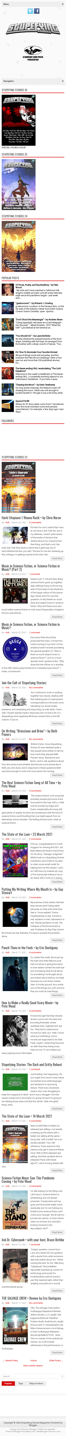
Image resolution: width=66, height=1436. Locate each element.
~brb (7, 522)
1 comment (34, 574)
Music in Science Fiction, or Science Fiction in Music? (31, 626)
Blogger (33, 1425)
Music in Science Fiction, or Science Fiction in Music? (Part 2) (31, 567)
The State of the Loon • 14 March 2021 (27, 1116)
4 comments (35, 952)
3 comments (35, 522)
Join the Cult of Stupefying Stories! (24, 682)
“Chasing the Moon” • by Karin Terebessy (35, 384)
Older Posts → (56, 1360)
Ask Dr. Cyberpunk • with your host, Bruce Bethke (33, 1239)
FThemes (24, 1429)
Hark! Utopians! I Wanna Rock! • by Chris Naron (31, 517)
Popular (8, 1383)
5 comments (35, 790)
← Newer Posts (10, 1360)
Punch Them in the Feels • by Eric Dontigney (30, 947)
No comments (36, 687)
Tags (20, 1383)
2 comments (35, 839)
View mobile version (33, 1365)
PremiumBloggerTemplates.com (21, 1431)
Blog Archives (36, 1383)
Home (34, 1360)
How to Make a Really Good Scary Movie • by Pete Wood (30, 1004)
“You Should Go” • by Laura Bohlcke (33, 336)
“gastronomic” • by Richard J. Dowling (34, 303)
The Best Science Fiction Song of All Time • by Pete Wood (31, 784)
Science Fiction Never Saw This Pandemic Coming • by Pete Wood (28, 1179)
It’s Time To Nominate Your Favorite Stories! (37, 352)
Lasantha (51, 1429)
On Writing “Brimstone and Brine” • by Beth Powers (29, 732)
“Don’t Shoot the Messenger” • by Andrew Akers (39, 319)
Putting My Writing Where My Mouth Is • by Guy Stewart (32, 890)
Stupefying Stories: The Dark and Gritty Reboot (32, 1064)
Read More (57, 558)
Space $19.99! (22, 401)
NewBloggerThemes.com (48, 1431)
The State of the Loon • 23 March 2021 (27, 834)
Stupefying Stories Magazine (35, 1422)
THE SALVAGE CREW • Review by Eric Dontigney (31, 1298)
